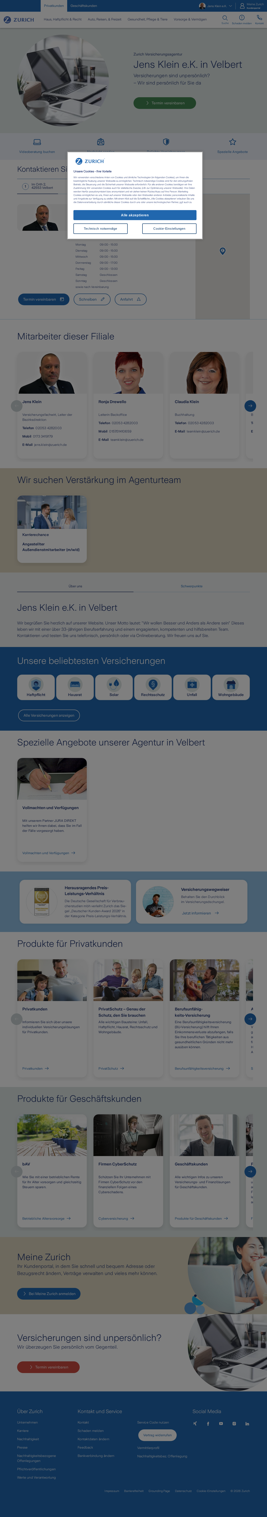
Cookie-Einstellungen (169, 228)
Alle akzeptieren (135, 215)
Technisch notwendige (100, 228)
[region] (135, 195)
